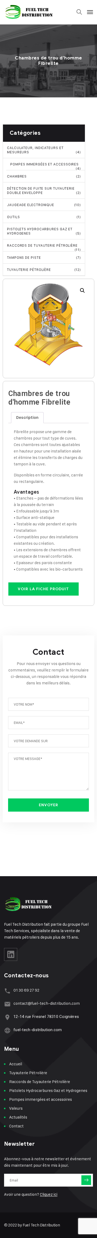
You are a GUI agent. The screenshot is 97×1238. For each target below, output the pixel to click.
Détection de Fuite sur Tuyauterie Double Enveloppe (44, 190)
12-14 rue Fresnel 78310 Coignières (46, 1016)
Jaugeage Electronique (44, 205)
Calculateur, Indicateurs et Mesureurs (44, 150)
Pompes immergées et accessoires (45, 166)
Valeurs (16, 1108)
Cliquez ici (48, 1194)
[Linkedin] (10, 954)
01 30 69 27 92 (26, 990)
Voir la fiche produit (43, 589)
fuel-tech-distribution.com (37, 1029)
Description (27, 417)
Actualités (18, 1117)
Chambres (44, 176)
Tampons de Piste (44, 257)
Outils (44, 217)
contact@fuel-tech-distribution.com (46, 1003)
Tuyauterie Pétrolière (44, 269)
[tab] (27, 417)
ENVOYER (48, 805)
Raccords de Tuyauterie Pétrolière (44, 247)
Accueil (15, 1063)
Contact (16, 1126)
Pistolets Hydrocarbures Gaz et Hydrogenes (44, 231)
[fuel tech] (29, 12)
